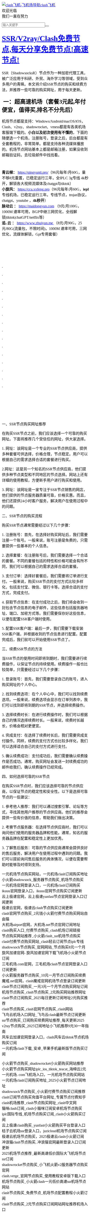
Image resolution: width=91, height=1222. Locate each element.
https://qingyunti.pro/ (33, 172)
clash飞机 (47, 5)
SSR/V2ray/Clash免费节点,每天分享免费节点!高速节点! (45, 49)
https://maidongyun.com (36, 206)
